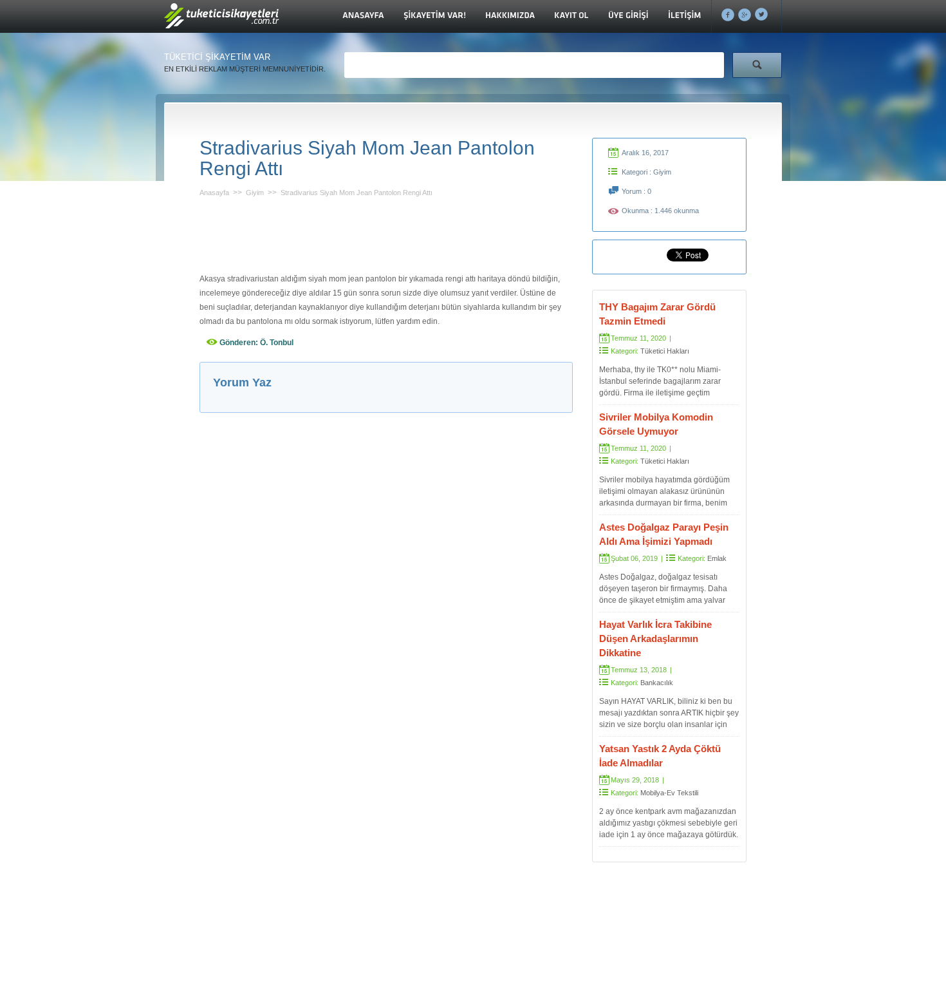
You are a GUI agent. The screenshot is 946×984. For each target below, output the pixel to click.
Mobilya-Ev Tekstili (669, 793)
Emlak (717, 558)
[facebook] (728, 15)
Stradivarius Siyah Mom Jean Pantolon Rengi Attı (356, 192)
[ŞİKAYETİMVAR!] (435, 16)
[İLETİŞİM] (684, 16)
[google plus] (745, 15)
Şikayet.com (222, 19)
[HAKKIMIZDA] (510, 16)
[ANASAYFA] (363, 16)
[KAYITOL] (571, 16)
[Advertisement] (386, 232)
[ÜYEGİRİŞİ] (628, 16)
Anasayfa (214, 192)
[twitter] (761, 15)
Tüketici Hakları (664, 351)
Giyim (255, 192)
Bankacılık (656, 682)
